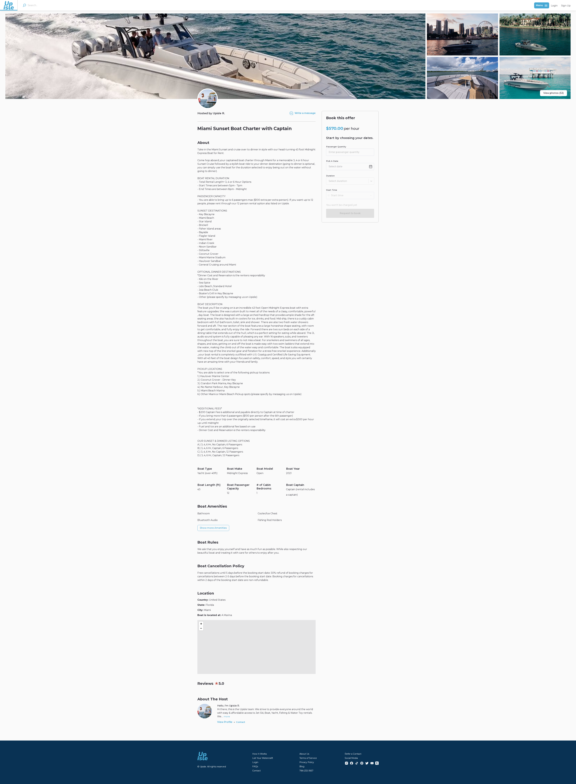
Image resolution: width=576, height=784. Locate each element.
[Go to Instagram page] (346, 763)
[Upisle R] (207, 98)
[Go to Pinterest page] (362, 763)
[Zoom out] (201, 628)
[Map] (256, 647)
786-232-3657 (306, 770)
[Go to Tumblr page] (377, 763)
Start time (331, 190)
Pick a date (332, 161)
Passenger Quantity (336, 146)
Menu (539, 5)
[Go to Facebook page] (351, 763)
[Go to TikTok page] (356, 763)
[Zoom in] (201, 624)
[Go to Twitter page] (367, 763)
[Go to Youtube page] (372, 763)
